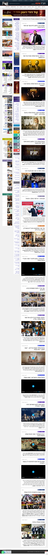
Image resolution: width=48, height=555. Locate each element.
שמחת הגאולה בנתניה (38, 522)
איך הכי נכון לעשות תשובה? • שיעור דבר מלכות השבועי (5, 149)
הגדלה (43, 44)
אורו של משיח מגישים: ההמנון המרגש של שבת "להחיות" (10, 90)
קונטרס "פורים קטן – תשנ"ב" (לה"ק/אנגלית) (16, 210)
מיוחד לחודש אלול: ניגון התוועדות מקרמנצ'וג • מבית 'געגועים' (5, 80)
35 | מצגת (43, 335)
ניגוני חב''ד (41, 345)
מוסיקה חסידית (42, 81)
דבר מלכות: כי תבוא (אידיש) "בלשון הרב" (17, 206)
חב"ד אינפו (42, 0)
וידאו (33, 6)
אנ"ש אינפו (7, 6)
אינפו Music (13, 6)
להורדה (43, 427)
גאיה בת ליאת (17, 179)
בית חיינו (3, 8)
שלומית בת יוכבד (16, 177)
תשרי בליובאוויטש (10, 46)
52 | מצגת (43, 246)
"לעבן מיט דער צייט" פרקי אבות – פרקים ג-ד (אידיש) (16, 222)
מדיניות (29, 551)
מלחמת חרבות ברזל (8, 8)
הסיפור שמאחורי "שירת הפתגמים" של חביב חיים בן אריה (5, 90)
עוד (17, 6)
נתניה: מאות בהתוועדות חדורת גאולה (34, 492)
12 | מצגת (43, 306)
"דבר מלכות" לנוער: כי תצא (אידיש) (17, 218)
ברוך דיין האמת (21, 8)
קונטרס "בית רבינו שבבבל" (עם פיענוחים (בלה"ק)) (16, 255)
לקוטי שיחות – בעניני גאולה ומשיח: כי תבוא (17, 272)
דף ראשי (43, 6)
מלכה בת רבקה (17, 175)
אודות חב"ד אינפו (42, 551)
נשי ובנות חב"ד (37, 0)
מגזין (42, 196)
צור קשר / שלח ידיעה (37, 551)
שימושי (21, 6)
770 (36, 6)
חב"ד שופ (26, 0)
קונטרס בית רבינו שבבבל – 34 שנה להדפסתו (16, 231)
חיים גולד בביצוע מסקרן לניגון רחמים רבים (10, 79)
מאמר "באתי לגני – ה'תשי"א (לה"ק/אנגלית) (16, 214)
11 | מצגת (43, 187)
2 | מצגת (43, 72)
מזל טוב (29, 6)
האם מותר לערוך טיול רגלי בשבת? (17, 108)
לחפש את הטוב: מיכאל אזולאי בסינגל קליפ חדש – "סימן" (34, 113)
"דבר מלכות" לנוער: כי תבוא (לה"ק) (17, 235)
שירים (42, 110)
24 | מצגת (43, 538)
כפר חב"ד (12, 8)
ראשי (27, 8)
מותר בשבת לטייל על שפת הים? (17, 104)
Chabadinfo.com (15, 0)
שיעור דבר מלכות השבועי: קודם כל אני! (5, 155)
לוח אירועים (16, 125)
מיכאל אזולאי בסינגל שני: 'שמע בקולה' (34, 377)
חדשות (39, 6)
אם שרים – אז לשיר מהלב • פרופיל (35, 198)
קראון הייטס (5, 104)
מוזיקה (42, 53)
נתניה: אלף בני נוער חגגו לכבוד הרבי (35, 171)
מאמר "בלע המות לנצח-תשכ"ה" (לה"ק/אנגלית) (16, 195)
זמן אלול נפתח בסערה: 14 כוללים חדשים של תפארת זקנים (5, 133)
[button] (2, 552)
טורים (7, 194)
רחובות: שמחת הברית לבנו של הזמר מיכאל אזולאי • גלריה (35, 318)
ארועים (25, 6)
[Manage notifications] (46, 551)
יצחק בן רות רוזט (17, 155)
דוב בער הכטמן (16, 8)
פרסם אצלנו (32, 551)
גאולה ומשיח (7, 139)
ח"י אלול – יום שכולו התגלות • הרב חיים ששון (5, 143)
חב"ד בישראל (20, 0)
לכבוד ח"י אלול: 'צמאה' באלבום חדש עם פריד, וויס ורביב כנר (7, 71)
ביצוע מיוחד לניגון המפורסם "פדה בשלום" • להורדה (35, 405)
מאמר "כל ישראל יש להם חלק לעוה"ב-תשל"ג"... (16, 199)
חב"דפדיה (31, 0)
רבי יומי (25, 8)
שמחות (42, 285)
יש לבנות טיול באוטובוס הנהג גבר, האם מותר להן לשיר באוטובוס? (17, 119)
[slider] (28, 274)
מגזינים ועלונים (17, 182)
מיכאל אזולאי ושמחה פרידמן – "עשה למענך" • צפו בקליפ (35, 348)
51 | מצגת (43, 508)
